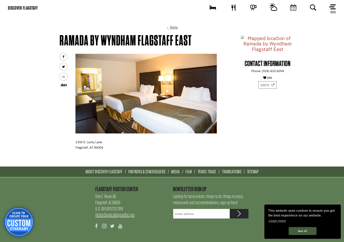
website (265, 85)
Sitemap (253, 171)
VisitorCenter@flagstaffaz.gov (115, 215)
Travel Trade (207, 171)
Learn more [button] (277, 220)
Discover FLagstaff (23, 8)
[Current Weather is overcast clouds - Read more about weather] (273, 7)
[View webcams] (253, 7)
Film (189, 171)
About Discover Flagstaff (104, 171)
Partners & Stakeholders (146, 171)
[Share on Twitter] (63, 67)
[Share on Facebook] (63, 57)
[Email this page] (63, 77)
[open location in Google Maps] (267, 44)
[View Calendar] (293, 7)
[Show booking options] (213, 7)
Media (175, 171)
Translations (231, 171)
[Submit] (239, 213)
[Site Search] (313, 7)
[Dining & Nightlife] (233, 7)
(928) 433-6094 (273, 71)
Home (173, 27)
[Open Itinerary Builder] (19, 222)
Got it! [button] (302, 231)
